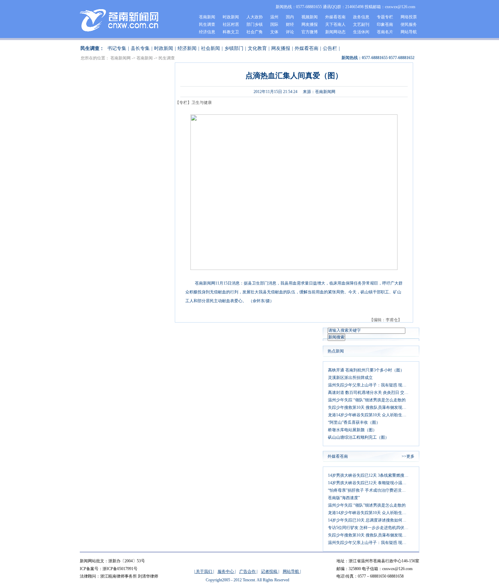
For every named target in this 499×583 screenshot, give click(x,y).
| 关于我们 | (204, 571)
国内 (290, 17)
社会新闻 (210, 48)
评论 (290, 32)
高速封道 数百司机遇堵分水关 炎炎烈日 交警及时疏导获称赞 (371, 392)
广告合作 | (248, 571)
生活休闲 (361, 32)
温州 (274, 17)
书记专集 (116, 48)
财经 (290, 24)
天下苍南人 (335, 24)
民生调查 (207, 24)
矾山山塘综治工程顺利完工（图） (358, 437)
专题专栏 (385, 17)
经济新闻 (187, 48)
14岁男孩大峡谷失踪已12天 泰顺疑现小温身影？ (371, 482)
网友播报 (309, 24)
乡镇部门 (233, 48)
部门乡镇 (254, 24)
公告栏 (330, 48)
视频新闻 (309, 17)
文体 (274, 32)
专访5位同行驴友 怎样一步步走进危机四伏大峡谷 (371, 527)
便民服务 (409, 24)
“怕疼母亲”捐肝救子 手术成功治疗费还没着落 (369, 490)
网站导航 (409, 32)
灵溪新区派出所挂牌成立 (350, 377)
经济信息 (207, 32)
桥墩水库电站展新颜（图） (352, 429)
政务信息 (361, 17)
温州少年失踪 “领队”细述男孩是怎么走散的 (367, 400)
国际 (274, 24)
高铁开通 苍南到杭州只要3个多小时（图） (366, 370)
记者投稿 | (270, 571)
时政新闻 (231, 17)
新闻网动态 (335, 32)
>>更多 (408, 456)
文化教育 (257, 48)
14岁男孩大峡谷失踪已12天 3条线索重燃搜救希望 (371, 475)
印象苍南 (385, 24)
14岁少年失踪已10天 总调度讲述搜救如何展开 (369, 520)
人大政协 (254, 17)
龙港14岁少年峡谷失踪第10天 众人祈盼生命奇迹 (371, 415)
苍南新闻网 (120, 58)
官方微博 (309, 32)
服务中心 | (227, 571)
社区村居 (231, 24)
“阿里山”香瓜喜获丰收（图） (354, 422)
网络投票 (409, 17)
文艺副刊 (361, 24)
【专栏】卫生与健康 (193, 102)
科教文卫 (231, 32)
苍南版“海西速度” (344, 497)
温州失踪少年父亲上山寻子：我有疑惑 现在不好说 (371, 385)
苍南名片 (385, 32)
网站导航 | (292, 571)
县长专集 (140, 48)
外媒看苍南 (335, 17)
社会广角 (254, 32)
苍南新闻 (207, 17)
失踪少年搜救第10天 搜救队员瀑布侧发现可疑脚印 (371, 407)
